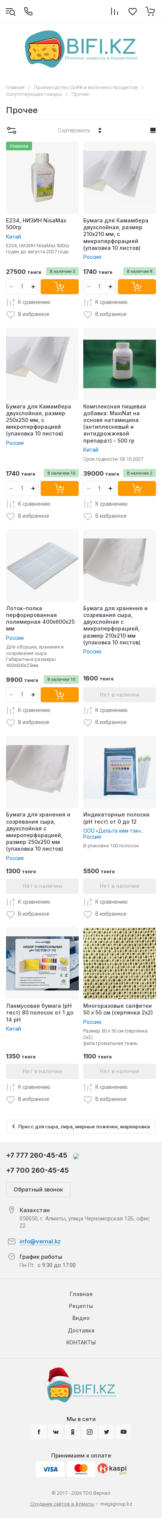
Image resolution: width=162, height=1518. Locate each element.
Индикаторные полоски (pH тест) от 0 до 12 (116, 817)
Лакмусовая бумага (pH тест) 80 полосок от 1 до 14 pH (39, 1012)
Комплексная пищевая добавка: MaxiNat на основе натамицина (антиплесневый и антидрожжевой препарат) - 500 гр (114, 423)
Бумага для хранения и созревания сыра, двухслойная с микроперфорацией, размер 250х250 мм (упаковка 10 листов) (38, 831)
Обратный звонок (38, 1189)
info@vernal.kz (40, 1241)
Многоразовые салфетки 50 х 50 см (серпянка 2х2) (118, 1009)
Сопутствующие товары (34, 94)
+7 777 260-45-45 (36, 1155)
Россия (92, 257)
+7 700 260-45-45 (37, 1170)
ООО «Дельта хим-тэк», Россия (112, 833)
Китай (13, 237)
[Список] (153, 130)
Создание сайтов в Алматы (62, 1504)
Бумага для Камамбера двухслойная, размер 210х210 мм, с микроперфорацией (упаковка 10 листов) (115, 234)
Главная (15, 87)
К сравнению (34, 302)
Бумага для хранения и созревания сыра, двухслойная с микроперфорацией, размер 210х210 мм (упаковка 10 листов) (115, 625)
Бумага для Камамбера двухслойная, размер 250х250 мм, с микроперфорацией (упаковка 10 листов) (38, 420)
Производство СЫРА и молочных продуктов (86, 87)
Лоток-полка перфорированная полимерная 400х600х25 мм (40, 618)
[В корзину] (60, 286)
